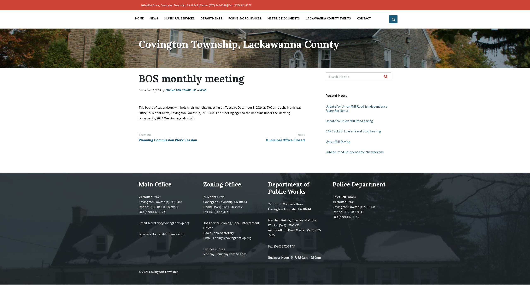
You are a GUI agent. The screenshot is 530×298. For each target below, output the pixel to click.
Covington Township (180, 90)
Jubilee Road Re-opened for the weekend (355, 152)
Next (301, 135)
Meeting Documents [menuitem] (283, 18)
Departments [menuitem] (211, 18)
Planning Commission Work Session (168, 140)
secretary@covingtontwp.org (168, 223)
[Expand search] (393, 19)
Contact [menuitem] (364, 18)
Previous (145, 135)
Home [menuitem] (139, 18)
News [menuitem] (154, 18)
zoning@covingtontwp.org (232, 238)
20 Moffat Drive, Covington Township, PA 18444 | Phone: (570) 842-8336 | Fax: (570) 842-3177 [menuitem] (196, 5)
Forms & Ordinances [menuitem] (244, 18)
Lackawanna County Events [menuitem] (328, 18)
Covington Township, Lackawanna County (239, 44)
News (203, 90)
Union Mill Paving (338, 141)
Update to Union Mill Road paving (349, 121)
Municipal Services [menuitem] (179, 18)
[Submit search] (386, 77)
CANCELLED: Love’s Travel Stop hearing (353, 131)
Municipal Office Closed (285, 140)
